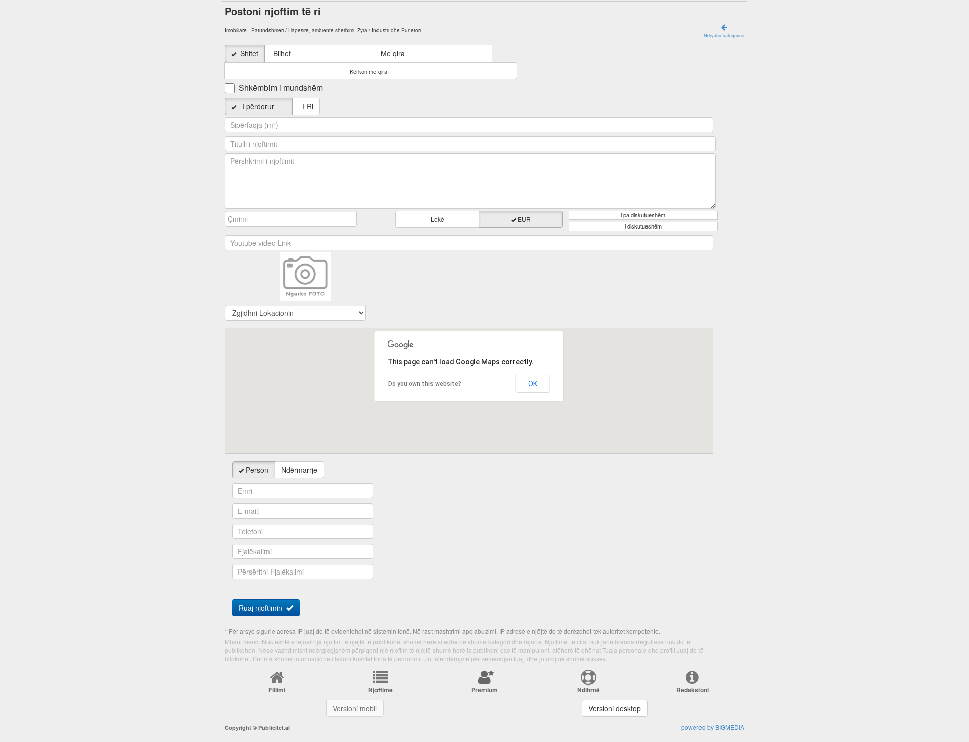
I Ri (306, 106)
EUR (524, 219)
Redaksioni (692, 689)
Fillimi (276, 689)
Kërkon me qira (368, 71)
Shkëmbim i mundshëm (281, 87)
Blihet (282, 53)
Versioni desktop (614, 708)
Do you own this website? (424, 383)
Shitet (249, 53)
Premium (484, 689)
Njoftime (380, 689)
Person (257, 470)
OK (532, 384)
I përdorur (262, 106)
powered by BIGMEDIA (712, 727)
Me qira (393, 53)
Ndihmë (588, 689)
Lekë (437, 219)
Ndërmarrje (299, 470)
